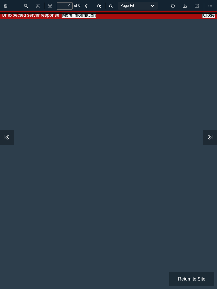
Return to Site (191, 279)
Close (209, 15)
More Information (79, 15)
